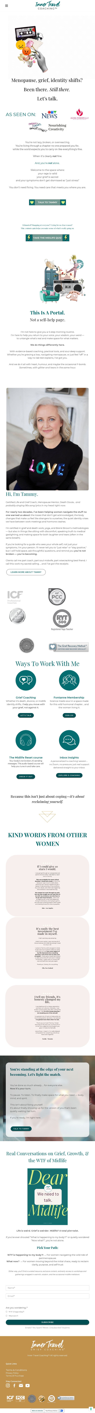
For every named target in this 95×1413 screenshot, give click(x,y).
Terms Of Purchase (15, 1376)
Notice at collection (37, 1410)
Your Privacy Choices (51, 1410)
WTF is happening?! (16, 1312)
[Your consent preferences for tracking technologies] (91, 1409)
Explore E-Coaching (69, 775)
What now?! (13, 1316)
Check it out (26, 777)
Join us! (69, 715)
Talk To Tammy (21, 1129)
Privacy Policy (12, 1373)
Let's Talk (25, 715)
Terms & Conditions (16, 1370)
